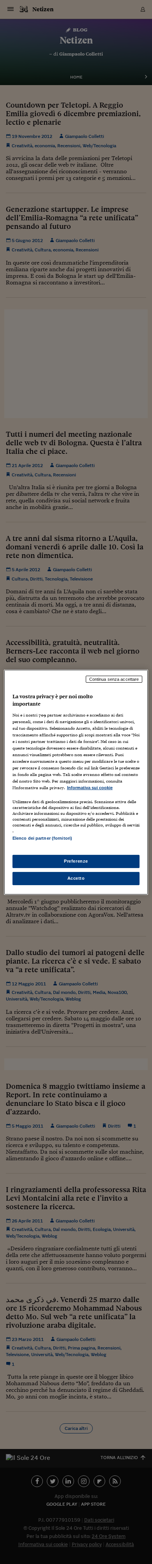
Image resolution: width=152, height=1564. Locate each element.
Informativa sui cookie (90, 787)
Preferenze (76, 861)
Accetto (76, 878)
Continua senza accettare (114, 679)
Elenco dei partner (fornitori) (42, 838)
